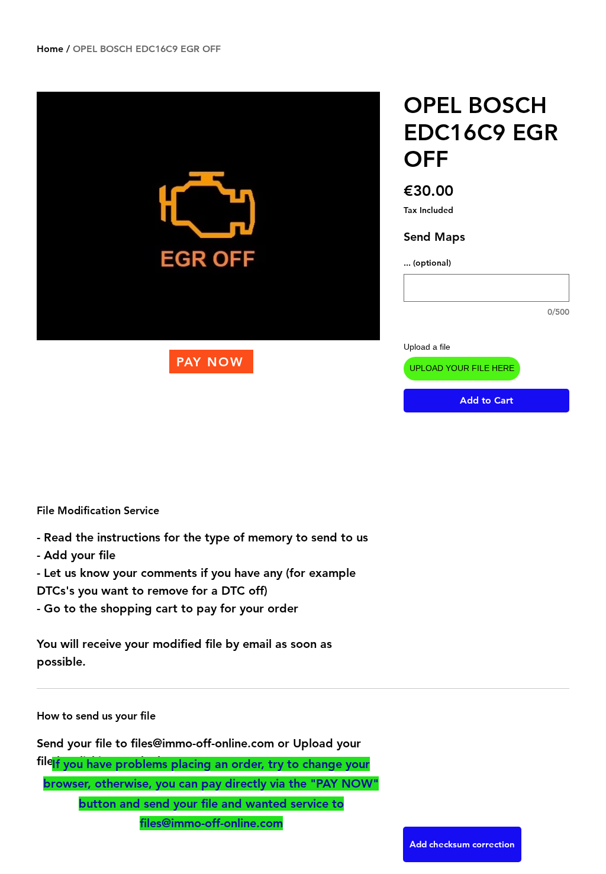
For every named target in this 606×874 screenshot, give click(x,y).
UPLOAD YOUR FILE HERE (462, 368)
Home (50, 48)
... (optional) (427, 262)
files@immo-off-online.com (211, 823)
